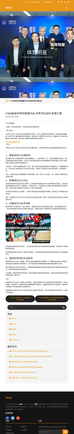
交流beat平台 (15, 340)
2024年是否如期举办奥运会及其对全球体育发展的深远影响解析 (31, 356)
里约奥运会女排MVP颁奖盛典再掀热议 (23, 372)
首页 (7, 101)
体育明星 (13, 329)
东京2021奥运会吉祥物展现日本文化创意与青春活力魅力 (29, 351)
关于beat (13, 318)
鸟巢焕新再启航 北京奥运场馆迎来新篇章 (24, 362)
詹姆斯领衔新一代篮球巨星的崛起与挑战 (24, 378)
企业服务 (13, 334)
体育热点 (13, 324)
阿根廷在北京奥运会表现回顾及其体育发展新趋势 (27, 367)
